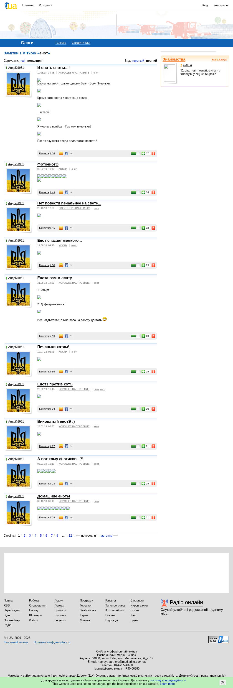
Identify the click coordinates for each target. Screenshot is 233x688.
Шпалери (35, 615)
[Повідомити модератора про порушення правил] (153, 153)
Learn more (167, 683)
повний (151, 60)
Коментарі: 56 (47, 371)
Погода (59, 605)
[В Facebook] (66, 153)
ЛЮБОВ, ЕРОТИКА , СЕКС (74, 208)
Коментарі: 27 (47, 446)
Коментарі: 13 (47, 336)
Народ (33, 610)
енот (96, 72)
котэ (102, 389)
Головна (27, 5)
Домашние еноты (53, 496)
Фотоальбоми (114, 610)
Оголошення (37, 605)
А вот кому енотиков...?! (60, 459)
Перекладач (12, 610)
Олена (187, 65)
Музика (85, 620)
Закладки (137, 600)
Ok (223, 682)
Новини (110, 615)
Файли (33, 620)
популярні (35, 60)
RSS (7, 605)
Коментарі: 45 (47, 228)
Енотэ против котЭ (55, 384)
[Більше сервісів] (71, 154)
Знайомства (174, 59)
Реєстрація (220, 5)
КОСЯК (63, 169)
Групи (134, 620)
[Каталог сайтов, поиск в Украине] (218, 638)
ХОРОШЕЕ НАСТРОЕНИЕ (73, 72)
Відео (7, 615)
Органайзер (12, 620)
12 (70, 535)
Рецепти (60, 620)
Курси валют (139, 605)
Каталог (110, 600)
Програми (86, 600)
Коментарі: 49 (47, 192)
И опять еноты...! (53, 68)
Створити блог (81, 42)
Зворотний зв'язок (16, 642)
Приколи (60, 610)
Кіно (133, 615)
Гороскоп (86, 605)
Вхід (205, 5)
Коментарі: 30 (47, 265)
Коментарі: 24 (47, 409)
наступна (106, 535)
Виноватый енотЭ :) (56, 421)
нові (22, 60)
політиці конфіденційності (168, 680)
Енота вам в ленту (54, 278)
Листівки (60, 615)
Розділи (44, 5)
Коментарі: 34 (47, 153)
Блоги (135, 610)
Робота (34, 600)
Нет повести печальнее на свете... (69, 203)
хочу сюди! (219, 59)
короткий (138, 60)
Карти (84, 615)
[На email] (61, 153)
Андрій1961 (16, 67)
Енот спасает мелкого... (59, 240)
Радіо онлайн (186, 602)
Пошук (58, 600)
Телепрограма (115, 605)
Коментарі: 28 (47, 483)
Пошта (8, 600)
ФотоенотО (47, 164)
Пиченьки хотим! (53, 347)
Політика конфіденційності (52, 642)
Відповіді (111, 620)
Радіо (7, 625)
